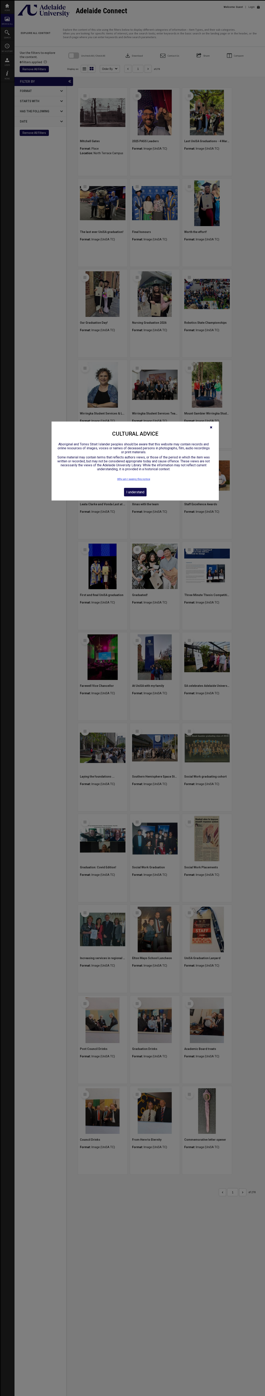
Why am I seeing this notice (133, 479)
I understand (135, 492)
